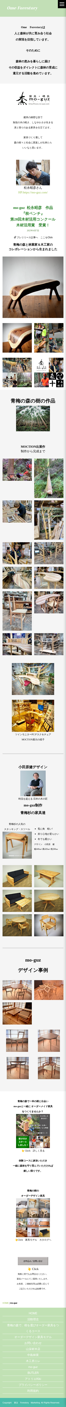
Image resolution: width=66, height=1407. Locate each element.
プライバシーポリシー (33, 1384)
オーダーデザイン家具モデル (33, 1337)
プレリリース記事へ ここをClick (35, 237)
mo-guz (33, 1367)
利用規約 (33, 1390)
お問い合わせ (33, 1343)
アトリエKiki (33, 1378)
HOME (6, 1302)
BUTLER (33, 1372)
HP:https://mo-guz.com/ (33, 192)
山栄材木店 (33, 1349)
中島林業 (33, 1355)
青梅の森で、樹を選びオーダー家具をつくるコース (33, 1328)
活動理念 (33, 1319)
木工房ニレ (33, 1361)
